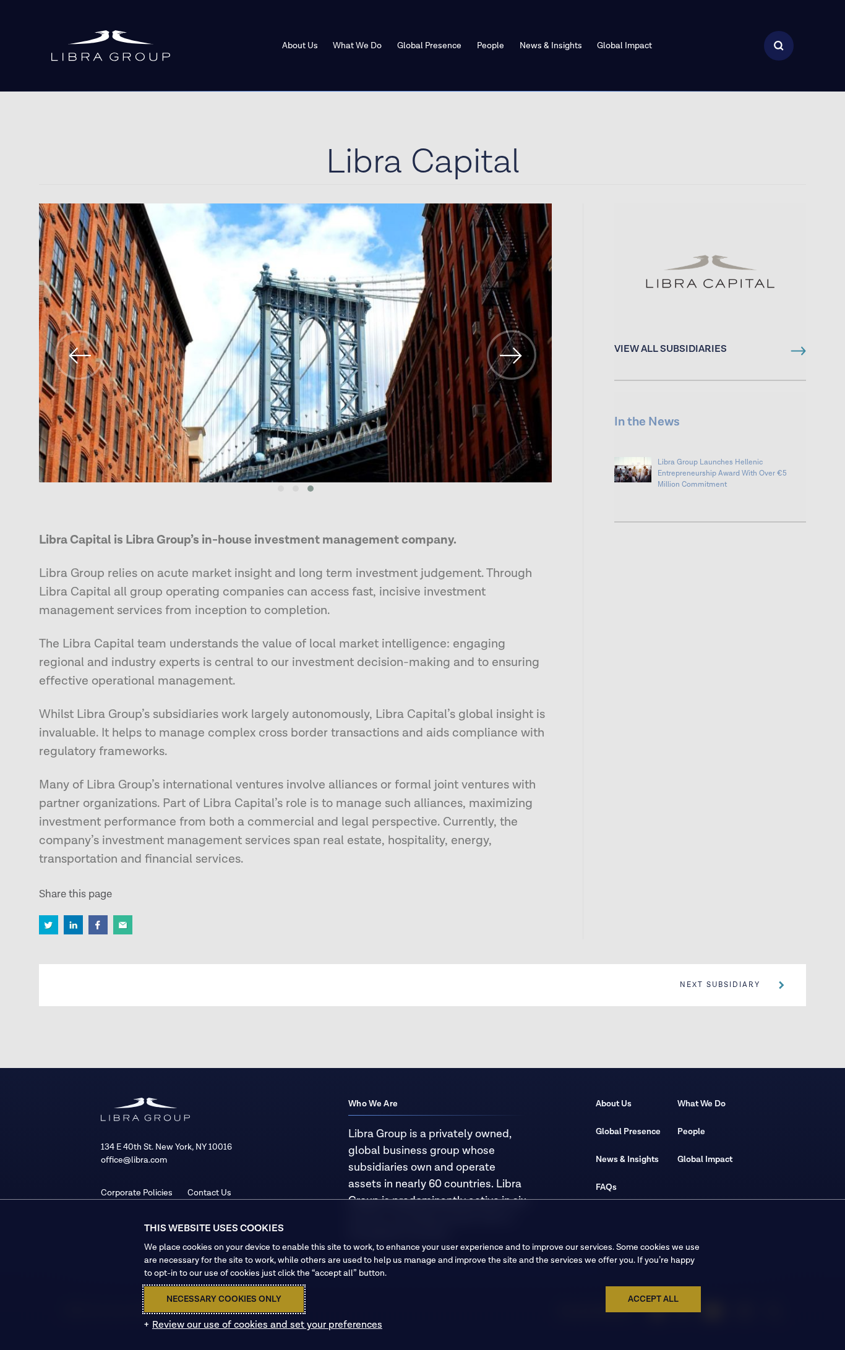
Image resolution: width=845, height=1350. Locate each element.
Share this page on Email (122, 924)
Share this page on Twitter (48, 924)
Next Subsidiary (720, 984)
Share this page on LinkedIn (73, 924)
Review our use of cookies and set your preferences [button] (267, 1324)
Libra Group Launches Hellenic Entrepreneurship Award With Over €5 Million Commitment (722, 473)
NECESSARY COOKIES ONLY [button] (223, 1299)
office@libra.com (134, 1160)
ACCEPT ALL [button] (653, 1299)
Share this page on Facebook (98, 924)
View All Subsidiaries (670, 349)
